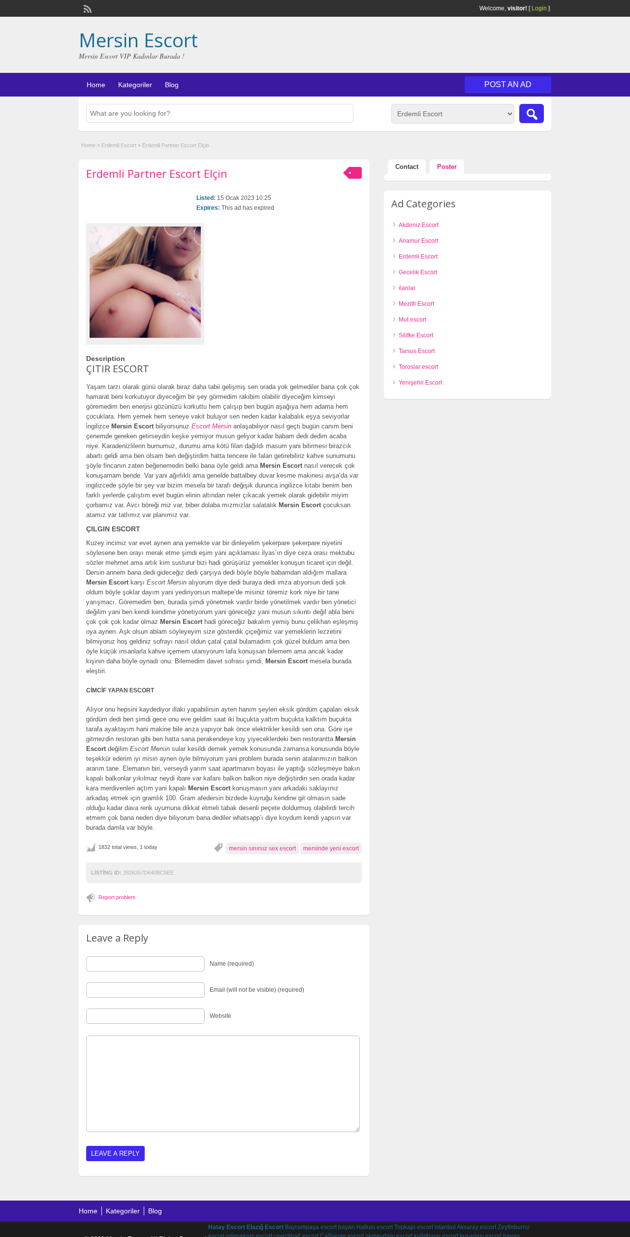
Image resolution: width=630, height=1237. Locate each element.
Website (220, 1015)
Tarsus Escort (417, 351)
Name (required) (232, 963)
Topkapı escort (413, 1227)
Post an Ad (508, 84)
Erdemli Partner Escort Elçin (156, 173)
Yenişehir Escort (420, 382)
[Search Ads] (531, 113)
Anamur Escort (418, 240)
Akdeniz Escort (419, 225)
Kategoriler (135, 85)
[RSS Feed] (87, 8)
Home (96, 85)
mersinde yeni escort (331, 848)
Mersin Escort (138, 40)
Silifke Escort (416, 335)
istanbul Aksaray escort (465, 1227)
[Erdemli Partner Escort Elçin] (145, 282)
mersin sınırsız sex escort (262, 848)
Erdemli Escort (118, 145)
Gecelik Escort (418, 272)
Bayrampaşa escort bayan (320, 1227)
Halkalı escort (374, 1227)
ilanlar (407, 288)
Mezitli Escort (416, 303)
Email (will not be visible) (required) (257, 989)
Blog (172, 85)
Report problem (116, 897)
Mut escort (412, 319)
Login (539, 8)
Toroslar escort (418, 366)
